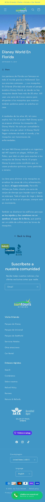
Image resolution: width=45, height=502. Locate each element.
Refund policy (34, 489)
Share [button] (7, 69)
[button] (5, 10)
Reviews (8, 393)
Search (7, 370)
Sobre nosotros (11, 381)
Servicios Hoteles (12, 341)
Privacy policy (10, 493)
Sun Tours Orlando (19, 489)
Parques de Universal (14, 329)
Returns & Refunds (13, 399)
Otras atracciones (12, 347)
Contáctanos (10, 375)
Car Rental (9, 353)
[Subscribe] (37, 287)
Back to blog (24, 236)
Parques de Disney (13, 324)
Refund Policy (11, 387)
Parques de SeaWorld (14, 335)
